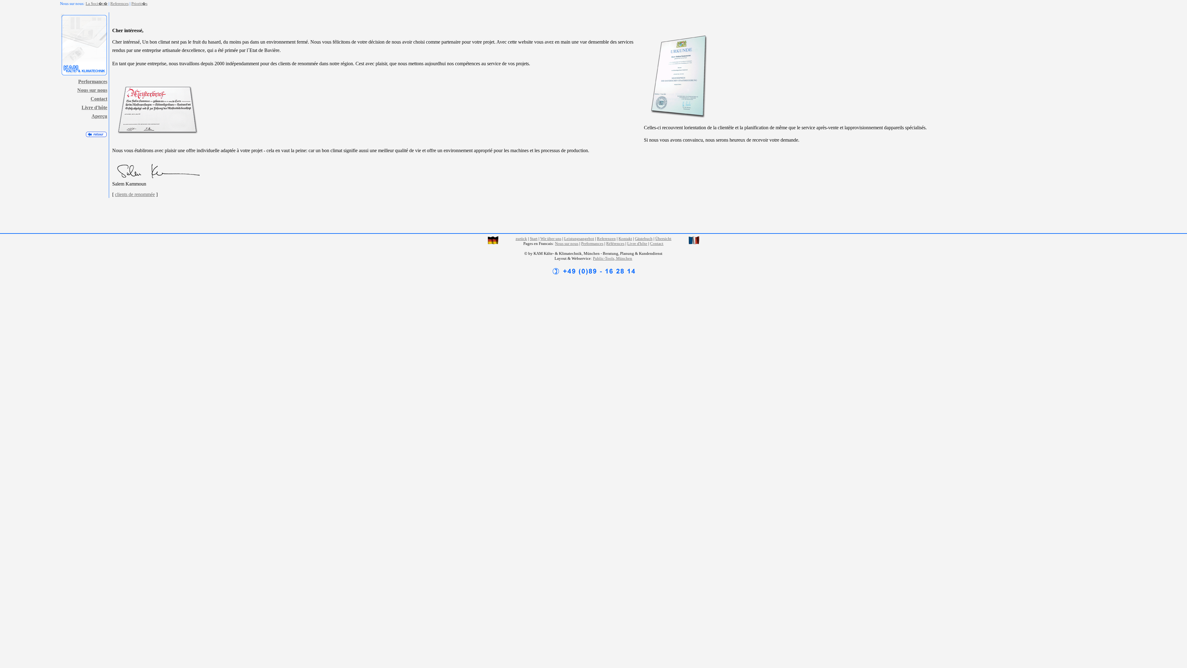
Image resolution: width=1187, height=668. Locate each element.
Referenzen (606, 238)
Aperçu (99, 116)
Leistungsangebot (579, 238)
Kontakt (625, 238)
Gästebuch (644, 238)
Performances (92, 81)
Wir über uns (550, 238)
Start (534, 238)
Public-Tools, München (612, 258)
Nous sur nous (92, 90)
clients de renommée (135, 194)
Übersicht (663, 238)
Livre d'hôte (94, 107)
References (119, 3)
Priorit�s (139, 3)
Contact (99, 98)
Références (615, 243)
